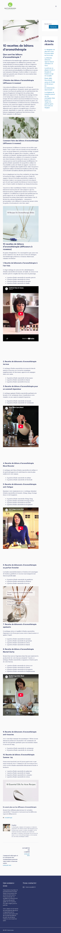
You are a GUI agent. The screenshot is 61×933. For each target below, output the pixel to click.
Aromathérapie (8, 817)
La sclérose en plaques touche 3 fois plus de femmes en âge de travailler (50, 72)
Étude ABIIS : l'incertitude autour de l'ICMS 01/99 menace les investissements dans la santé (50, 84)
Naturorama (10, 930)
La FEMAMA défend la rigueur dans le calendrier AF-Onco (49, 61)
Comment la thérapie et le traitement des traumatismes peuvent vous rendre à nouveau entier (10, 859)
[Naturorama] (10, 6)
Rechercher (48, 24)
